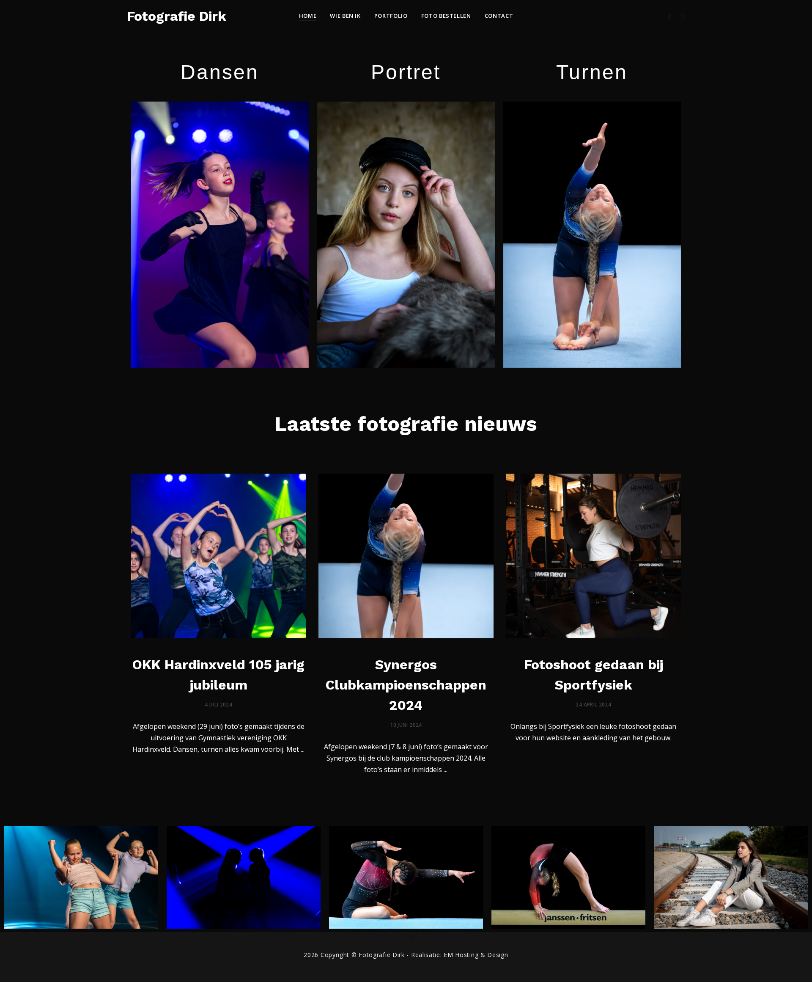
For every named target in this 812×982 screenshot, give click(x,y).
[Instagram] (682, 16)
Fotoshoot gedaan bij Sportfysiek (593, 675)
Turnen (592, 72)
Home (308, 15)
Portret (406, 72)
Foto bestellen (446, 15)
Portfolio (391, 15)
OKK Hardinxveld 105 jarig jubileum (218, 675)
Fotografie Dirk (176, 16)
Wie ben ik (345, 15)
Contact (499, 15)
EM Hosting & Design (476, 955)
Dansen (220, 72)
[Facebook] (669, 16)
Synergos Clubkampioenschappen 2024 (406, 685)
